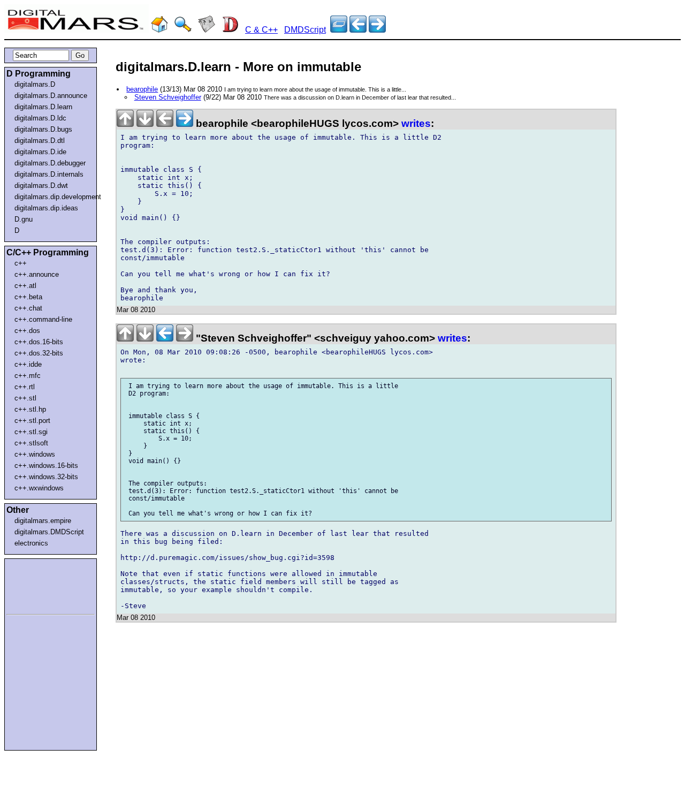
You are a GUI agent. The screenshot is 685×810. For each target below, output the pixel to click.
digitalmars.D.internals (48, 174)
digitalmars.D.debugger (50, 163)
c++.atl (25, 286)
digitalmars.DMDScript (49, 532)
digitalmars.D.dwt (41, 185)
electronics (31, 543)
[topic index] (338, 29)
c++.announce (36, 274)
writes (416, 123)
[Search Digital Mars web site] (183, 29)
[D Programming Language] (230, 29)
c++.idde (28, 364)
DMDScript (305, 29)
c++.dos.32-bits (38, 353)
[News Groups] (206, 29)
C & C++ (261, 29)
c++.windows (34, 454)
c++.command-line (43, 319)
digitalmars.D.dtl (39, 141)
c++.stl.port (32, 421)
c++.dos (27, 331)
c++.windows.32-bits (46, 477)
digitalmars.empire (42, 521)
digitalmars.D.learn (43, 107)
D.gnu (23, 219)
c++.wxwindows (39, 488)
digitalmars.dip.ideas (46, 208)
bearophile (142, 89)
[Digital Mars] (159, 29)
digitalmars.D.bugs (43, 129)
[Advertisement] (38, 585)
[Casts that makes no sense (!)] (358, 29)
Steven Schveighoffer (167, 97)
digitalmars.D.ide (40, 152)
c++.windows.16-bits (46, 465)
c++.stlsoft (31, 443)
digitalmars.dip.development (52, 197)
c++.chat (28, 308)
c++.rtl (24, 387)
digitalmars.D (34, 84)
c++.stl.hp (30, 409)
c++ (20, 263)
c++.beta (28, 297)
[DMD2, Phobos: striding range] (377, 29)
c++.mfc (27, 376)
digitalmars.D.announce (50, 96)
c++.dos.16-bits (38, 342)
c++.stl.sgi (31, 432)
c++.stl (25, 398)
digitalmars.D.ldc (40, 118)
